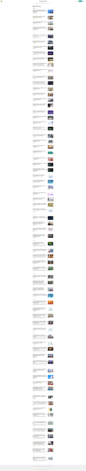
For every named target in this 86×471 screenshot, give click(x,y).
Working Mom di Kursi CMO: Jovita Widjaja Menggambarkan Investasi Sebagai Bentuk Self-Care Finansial (39, 322)
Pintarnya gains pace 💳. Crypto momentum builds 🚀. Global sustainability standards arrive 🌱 (39, 229)
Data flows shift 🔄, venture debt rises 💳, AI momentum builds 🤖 (39, 193)
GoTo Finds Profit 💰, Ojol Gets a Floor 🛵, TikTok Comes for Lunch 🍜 (39, 127)
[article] (43, 12)
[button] (36, 3)
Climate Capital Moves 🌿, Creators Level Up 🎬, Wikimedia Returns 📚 (39, 164)
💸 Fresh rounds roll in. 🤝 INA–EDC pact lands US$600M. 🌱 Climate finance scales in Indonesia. (40, 336)
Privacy (46, 466)
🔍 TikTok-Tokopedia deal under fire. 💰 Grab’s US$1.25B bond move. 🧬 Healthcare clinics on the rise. (39, 435)
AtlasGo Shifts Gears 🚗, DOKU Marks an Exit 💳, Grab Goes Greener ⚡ (40, 88)
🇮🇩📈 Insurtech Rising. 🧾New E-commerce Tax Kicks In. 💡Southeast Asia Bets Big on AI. (40, 402)
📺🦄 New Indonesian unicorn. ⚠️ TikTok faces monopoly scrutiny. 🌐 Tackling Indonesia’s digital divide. (39, 449)
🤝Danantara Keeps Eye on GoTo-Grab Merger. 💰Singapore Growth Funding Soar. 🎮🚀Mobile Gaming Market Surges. (39, 442)
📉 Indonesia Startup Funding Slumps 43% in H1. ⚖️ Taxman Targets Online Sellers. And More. (40, 422)
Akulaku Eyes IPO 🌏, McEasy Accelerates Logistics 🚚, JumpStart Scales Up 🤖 (39, 94)
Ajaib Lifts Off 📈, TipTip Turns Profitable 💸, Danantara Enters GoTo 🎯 (39, 122)
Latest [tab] (34, 8)
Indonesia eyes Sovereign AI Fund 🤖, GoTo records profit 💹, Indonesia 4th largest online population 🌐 (40, 376)
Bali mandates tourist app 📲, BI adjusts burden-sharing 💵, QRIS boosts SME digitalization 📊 (39, 355)
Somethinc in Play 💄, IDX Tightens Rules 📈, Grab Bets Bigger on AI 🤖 (39, 186)
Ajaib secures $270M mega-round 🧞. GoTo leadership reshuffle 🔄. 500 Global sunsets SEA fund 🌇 (39, 11)
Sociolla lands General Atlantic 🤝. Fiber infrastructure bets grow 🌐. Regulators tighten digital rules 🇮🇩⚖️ (39, 235)
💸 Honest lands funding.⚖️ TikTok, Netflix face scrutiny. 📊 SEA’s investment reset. (39, 329)
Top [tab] (35, 8)
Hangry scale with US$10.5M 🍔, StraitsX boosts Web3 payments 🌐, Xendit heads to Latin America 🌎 (39, 302)
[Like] (33, 14)
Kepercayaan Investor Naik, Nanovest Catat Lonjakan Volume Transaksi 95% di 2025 (39, 255)
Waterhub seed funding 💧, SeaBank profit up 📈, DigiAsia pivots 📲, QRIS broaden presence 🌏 (40, 370)
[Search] (76, 1)
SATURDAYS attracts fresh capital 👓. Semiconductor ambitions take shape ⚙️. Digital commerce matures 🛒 (39, 223)
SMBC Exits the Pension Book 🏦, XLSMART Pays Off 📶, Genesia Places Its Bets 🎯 (39, 104)
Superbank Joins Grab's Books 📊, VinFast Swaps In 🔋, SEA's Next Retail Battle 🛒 (39, 111)
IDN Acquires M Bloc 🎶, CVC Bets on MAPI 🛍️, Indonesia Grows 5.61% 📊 (40, 117)
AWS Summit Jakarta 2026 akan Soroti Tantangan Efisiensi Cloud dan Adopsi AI (39, 52)
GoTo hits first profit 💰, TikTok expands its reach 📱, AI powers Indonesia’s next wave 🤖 (40, 294)
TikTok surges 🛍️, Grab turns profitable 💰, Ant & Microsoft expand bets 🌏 (39, 198)
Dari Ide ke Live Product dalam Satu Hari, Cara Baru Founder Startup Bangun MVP (40, 64)
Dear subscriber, (35, 18)
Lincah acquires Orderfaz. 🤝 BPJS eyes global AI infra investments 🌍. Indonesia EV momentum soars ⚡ (39, 268)
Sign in (84, 1)
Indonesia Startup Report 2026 (36, 182)
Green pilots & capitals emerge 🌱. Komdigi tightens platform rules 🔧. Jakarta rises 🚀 (39, 276)
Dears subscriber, (35, 263)
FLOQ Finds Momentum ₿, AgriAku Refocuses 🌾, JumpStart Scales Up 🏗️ (40, 99)
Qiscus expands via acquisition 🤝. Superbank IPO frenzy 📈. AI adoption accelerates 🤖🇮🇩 (38, 243)
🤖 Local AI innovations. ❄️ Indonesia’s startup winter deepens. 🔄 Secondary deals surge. (39, 396)
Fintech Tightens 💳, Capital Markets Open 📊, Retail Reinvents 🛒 (39, 158)
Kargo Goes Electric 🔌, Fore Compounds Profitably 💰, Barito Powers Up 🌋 (39, 41)
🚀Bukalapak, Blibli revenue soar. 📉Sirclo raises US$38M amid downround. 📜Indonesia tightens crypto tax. (39, 388)
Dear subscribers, (35, 12)
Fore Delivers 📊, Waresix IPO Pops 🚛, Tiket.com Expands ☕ (39, 146)
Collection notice (51, 466)
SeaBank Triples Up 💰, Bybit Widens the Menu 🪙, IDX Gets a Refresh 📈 (39, 17)
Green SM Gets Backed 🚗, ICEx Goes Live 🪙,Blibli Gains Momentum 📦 (39, 151)
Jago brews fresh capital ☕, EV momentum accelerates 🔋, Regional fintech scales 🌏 (39, 204)
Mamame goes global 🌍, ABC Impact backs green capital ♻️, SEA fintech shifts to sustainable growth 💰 (39, 309)
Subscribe (80, 1)
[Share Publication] (77, 1)
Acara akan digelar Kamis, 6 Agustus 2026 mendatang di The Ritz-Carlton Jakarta (40, 54)
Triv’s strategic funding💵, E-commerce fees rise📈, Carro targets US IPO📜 (40, 382)
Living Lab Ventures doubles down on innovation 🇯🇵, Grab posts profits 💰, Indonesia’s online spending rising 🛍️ (38, 289)
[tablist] (34, 8)
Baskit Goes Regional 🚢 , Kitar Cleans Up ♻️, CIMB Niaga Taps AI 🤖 (40, 140)
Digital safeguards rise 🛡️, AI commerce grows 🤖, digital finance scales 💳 (39, 175)
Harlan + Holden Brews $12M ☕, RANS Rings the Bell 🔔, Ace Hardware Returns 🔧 (40, 77)
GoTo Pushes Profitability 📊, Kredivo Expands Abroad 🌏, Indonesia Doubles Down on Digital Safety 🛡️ (40, 169)
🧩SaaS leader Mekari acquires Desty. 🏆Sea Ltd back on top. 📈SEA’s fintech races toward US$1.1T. (40, 361)
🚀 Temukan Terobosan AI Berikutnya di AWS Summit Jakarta (40, 35)
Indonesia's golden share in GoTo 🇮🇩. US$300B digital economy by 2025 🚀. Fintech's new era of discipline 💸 (39, 282)
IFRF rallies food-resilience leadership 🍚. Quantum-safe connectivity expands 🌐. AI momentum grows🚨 (39, 261)
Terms (48, 466)
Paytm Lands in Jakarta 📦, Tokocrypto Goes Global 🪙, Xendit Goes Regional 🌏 (40, 58)
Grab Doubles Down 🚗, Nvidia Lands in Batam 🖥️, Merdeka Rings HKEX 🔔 (40, 70)
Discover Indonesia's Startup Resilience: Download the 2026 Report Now (39, 181)
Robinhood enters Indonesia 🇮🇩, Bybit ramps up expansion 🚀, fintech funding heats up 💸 (40, 250)
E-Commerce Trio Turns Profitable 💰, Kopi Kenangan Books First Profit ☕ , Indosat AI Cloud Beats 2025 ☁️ (39, 28)
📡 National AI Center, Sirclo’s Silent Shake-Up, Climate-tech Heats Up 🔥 (39, 408)
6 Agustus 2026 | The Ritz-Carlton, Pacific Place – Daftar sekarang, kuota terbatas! (39, 37)
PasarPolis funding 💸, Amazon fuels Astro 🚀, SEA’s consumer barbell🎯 (39, 342)
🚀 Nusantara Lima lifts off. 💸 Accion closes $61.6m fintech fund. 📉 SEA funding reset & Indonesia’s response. (39, 348)
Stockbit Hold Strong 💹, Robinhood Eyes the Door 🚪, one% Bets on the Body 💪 (40, 135)
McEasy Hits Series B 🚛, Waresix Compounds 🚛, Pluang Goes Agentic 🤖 (40, 22)
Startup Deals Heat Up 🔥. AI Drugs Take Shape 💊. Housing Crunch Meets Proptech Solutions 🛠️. (39, 458)
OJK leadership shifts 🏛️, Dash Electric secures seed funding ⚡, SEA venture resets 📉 (40, 210)
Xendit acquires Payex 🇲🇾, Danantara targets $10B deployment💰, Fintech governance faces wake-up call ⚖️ (40, 315)
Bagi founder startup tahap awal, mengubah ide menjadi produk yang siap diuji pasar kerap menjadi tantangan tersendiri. (39, 65)
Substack (40, 469)
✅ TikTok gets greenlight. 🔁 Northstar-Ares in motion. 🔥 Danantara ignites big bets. (40, 429)
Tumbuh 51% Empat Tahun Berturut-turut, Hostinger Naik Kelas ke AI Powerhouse (39, 82)
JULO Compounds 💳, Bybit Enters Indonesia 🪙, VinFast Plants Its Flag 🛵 (40, 47)
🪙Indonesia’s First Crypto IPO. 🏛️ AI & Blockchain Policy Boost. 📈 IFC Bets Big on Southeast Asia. (39, 414)
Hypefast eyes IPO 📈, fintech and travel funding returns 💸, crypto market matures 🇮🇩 (40, 217)
